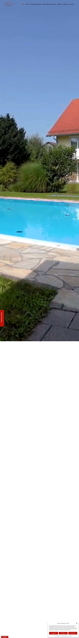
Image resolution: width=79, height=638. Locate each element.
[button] (76, 623)
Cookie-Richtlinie (57, 635)
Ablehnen (63, 633)
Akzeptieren (53, 633)
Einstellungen (72, 633)
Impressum (70, 635)
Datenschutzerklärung (64, 635)
